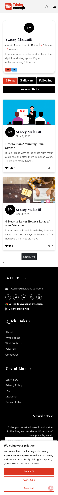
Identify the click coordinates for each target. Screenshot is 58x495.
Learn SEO (11, 379)
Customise (29, 479)
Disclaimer (11, 396)
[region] (29, 467)
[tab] (10, 80)
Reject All (29, 488)
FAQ (7, 390)
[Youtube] (39, 297)
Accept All (29, 471)
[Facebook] (8, 297)
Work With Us (13, 343)
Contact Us (12, 354)
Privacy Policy (13, 385)
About (9, 332)
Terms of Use (13, 402)
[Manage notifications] (50, 488)
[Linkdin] (23, 297)
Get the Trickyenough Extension (26, 303)
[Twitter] (16, 297)
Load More (29, 256)
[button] (8, 70)
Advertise (10, 349)
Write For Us (12, 337)
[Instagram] (31, 297)
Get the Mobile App (19, 308)
